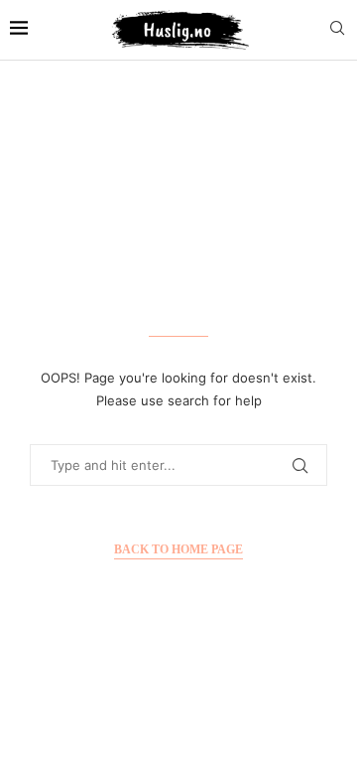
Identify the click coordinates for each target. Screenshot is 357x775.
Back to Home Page (178, 549)
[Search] (337, 29)
